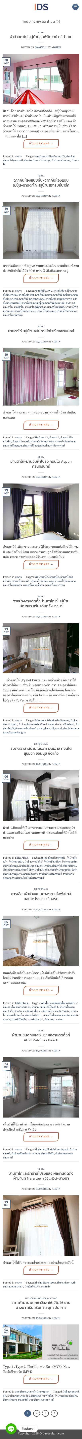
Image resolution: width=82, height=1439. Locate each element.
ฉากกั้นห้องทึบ (26, 295)
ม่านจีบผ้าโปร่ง (32, 1287)
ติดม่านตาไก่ (41, 438)
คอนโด (45, 1003)
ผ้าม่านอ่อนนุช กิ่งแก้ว (30, 866)
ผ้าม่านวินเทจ (10, 1400)
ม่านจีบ (47, 866)
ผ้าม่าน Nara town (45, 1283)
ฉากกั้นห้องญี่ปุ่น (62, 291)
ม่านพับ (66, 1015)
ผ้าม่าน (74, 721)
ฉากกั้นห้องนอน (43, 295)
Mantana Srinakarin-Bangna (52, 721)
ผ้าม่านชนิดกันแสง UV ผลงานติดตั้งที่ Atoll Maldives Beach (41, 1037)
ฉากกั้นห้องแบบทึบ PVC (58, 303)
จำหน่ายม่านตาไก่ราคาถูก (37, 160)
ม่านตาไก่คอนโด (15, 1015)
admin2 (56, 47)
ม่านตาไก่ (19, 307)
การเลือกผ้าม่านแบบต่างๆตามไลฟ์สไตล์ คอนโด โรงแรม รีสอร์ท (41, 896)
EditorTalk (41, 743)
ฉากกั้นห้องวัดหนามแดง (31, 299)
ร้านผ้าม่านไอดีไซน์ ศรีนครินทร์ (28, 878)
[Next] (54, 1413)
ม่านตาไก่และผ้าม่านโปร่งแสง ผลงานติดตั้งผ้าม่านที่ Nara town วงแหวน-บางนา (41, 1176)
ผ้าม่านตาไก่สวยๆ (61, 160)
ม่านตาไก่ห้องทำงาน (24, 311)
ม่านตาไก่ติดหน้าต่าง (35, 307)
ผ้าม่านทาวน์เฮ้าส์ (33, 862)
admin (56, 196)
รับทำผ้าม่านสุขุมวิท (60, 870)
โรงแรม (58, 1019)
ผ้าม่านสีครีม (47, 1154)
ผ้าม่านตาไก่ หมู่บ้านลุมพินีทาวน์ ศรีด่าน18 (41, 37)
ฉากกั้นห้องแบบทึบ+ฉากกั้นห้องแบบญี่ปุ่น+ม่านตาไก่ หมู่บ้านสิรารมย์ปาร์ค (41, 182)
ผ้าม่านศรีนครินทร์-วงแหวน (26, 1154)
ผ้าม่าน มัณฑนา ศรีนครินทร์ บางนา (36, 724)
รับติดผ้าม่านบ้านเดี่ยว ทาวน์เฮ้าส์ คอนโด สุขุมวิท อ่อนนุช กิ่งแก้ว (41, 751)
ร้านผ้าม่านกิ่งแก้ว (28, 874)
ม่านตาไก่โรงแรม (52, 1015)
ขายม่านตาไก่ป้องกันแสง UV (50, 157)
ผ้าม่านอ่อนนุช (10, 866)
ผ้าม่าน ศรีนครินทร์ (64, 724)
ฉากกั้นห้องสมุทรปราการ (59, 299)
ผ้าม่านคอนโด (16, 862)
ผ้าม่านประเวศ (64, 1283)
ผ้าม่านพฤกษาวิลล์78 (66, 1396)
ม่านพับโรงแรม (35, 1019)
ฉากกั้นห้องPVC (43, 291)
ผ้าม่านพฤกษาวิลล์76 (42, 1396)
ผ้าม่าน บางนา (10, 724)
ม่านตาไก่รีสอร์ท (33, 1015)
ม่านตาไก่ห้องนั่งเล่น (67, 311)
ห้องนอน (49, 1019)
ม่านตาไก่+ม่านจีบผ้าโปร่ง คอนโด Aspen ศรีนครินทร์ (41, 464)
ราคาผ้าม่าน (30, 1298)
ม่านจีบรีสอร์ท (62, 1011)
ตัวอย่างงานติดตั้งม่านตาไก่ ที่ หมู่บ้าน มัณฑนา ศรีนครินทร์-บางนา (41, 603)
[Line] (11, 1428)
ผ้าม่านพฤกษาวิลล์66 (18, 1396)
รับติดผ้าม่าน (69, 866)
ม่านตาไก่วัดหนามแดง (42, 442)
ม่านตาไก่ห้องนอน (45, 311)
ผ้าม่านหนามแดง (64, 1154)
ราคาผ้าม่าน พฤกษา (47, 1298)
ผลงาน (41, 32)
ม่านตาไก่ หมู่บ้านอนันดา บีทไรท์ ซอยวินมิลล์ (41, 331)
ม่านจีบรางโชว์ (46, 1011)
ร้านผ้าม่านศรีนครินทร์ (50, 874)
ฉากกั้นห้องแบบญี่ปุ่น (33, 303)
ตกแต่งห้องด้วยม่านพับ (53, 858)
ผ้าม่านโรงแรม (67, 1007)
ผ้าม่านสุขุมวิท (69, 862)
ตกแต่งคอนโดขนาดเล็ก (62, 1003)
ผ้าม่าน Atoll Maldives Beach (51, 1150)
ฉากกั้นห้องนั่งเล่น (62, 295)
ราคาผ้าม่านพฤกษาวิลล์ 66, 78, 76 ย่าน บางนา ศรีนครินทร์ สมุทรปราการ (41, 1305)
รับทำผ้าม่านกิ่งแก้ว (39, 870)
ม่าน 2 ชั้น (8, 1011)
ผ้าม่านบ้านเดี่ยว (52, 862)
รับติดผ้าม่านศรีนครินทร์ (15, 870)
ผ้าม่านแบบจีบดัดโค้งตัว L (45, 1007)
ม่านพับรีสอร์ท (19, 1019)
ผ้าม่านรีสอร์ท (23, 1007)
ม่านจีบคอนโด (30, 1011)
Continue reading (41, 143)
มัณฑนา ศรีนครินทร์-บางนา (29, 729)
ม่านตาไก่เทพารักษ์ (13, 315)
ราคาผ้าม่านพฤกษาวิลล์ (41, 1400)
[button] (75, 7)
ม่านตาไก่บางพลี (55, 307)
